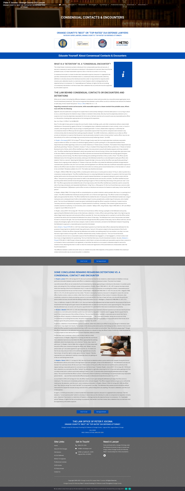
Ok (126, 488)
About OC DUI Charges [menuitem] (60, 449)
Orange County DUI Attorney (72, 483)
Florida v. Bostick (61, 310)
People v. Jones (60, 279)
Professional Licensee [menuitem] (60, 462)
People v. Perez (60, 360)
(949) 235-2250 (99, 432)
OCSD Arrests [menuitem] (58, 465)
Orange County (117, 483)
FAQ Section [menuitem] (57, 452)
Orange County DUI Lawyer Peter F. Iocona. (93, 480)
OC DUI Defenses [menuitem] (59, 455)
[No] (183, 489)
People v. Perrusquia (61, 140)
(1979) (64, 227)
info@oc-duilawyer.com (84, 448)
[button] (84, 261)
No (129, 488)
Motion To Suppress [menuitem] (60, 459)
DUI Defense (97, 483)
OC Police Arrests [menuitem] (59, 468)
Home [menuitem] (56, 445)
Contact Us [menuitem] (57, 472)
